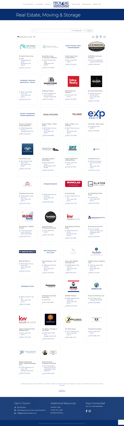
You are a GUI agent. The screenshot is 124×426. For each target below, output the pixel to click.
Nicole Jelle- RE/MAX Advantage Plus (71, 261)
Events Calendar (37, 383)
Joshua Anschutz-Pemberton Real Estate (49, 227)
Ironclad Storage (70, 193)
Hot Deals (46, 383)
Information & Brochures (90, 383)
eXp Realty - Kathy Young (96, 124)
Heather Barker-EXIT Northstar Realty (71, 159)
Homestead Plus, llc (94, 158)
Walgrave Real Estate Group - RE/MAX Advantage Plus (27, 363)
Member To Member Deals (58, 383)
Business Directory (26, 383)
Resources (86, 4)
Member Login (55, 407)
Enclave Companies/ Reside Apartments (25, 124)
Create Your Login (57, 410)
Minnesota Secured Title (95, 226)
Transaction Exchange (94, 329)
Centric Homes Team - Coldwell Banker (71, 56)
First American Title (25, 158)
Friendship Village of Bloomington (48, 159)
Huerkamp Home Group (26, 193)
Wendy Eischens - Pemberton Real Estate (49, 362)
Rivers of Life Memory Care (96, 295)
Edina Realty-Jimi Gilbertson (70, 91)
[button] (18, 36)
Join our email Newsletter (94, 406)
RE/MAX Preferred (70, 295)
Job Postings (70, 383)
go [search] (90, 30)
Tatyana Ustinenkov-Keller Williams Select (27, 329)
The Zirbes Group (70, 329)
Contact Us (78, 383)
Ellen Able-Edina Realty (95, 91)
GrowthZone (81, 423)
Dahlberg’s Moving (47, 91)
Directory (97, 4)
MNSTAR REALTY (24, 261)
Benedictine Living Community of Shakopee (49, 56)
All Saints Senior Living (26, 56)
